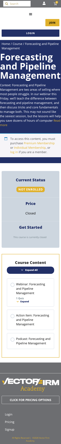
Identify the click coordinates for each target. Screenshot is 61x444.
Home (6, 44)
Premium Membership (39, 143)
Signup (9, 429)
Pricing (9, 422)
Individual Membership (30, 148)
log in (14, 152)
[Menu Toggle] (30, 14)
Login (8, 414)
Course (17, 44)
